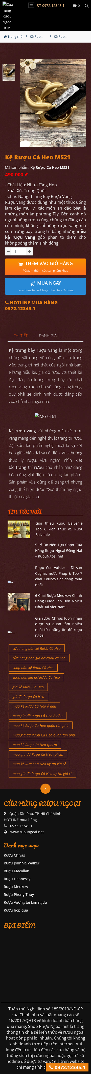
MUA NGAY (45, 286)
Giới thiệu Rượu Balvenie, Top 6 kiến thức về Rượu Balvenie (59, 529)
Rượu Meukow (16, 886)
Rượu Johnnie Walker (21, 863)
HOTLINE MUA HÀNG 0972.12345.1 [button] (31, 305)
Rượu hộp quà (16, 910)
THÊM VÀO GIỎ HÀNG (48, 266)
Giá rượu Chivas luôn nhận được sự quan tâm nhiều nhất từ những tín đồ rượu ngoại (58, 627)
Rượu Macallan (16, 870)
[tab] (21, 336)
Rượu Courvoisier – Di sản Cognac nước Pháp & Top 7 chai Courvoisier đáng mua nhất (58, 576)
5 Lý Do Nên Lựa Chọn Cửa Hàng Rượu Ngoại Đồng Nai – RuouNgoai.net (58, 550)
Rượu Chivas (14, 855)
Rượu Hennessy (17, 878)
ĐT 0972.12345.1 (50, 5)
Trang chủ (14, 36)
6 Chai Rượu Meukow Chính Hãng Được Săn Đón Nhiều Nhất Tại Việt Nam (58, 601)
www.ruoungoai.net (27, 831)
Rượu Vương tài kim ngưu (25, 902)
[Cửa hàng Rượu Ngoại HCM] (11, 15)
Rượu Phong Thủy (19, 894)
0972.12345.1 (69, 1067)
